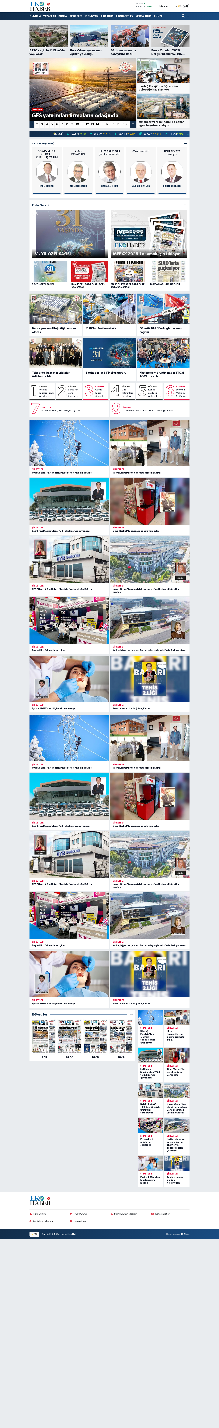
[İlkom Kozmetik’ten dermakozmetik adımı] (150, 443)
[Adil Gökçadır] (78, 171)
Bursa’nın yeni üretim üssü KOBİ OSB (73, 393)
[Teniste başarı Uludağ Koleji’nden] (150, 679)
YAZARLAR (49, 16)
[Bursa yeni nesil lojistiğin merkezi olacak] (55, 309)
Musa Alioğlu (109, 186)
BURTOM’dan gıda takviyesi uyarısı (60, 410)
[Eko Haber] (40, 6)
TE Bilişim (185, 1234)
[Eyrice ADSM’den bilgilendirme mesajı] (69, 679)
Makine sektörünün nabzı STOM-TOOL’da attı (162, 374)
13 (92, 124)
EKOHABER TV (124, 16)
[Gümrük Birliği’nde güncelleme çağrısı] (163, 309)
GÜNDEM (35, 16)
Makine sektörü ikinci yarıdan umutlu (46, 393)
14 (97, 124)
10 (77, 124)
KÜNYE (158, 16)
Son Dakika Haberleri (43, 1221)
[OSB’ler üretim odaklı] (109, 309)
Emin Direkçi (46, 186)
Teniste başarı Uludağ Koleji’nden (131, 708)
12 (87, 124)
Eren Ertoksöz (172, 186)
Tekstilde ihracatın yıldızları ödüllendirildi (51, 374)
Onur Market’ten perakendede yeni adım (136, 531)
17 (112, 124)
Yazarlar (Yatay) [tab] (43, 143)
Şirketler (99, 386)
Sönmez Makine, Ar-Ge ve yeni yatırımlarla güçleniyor (182, 393)
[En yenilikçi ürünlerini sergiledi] (69, 620)
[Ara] (183, 16)
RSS (36, 1234)
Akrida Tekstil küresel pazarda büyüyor (99, 393)
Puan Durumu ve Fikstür (125, 1214)
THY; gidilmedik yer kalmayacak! (109, 152)
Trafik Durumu (80, 1214)
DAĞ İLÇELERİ (141, 150)
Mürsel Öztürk (141, 186)
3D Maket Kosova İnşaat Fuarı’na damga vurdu (147, 410)
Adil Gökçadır (78, 186)
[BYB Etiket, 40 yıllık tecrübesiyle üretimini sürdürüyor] (69, 559)
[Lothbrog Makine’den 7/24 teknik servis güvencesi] (69, 501)
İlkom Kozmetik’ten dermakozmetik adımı (136, 473)
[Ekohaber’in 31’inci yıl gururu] (109, 353)
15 (102, 124)
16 (107, 124)
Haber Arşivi (80, 1221)
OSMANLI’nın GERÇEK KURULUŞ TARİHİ (47, 154)
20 (127, 124)
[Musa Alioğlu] (109, 171)
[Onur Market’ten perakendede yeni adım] (150, 501)
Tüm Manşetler (162, 1214)
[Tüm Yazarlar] (185, 143)
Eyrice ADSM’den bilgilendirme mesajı (53, 708)
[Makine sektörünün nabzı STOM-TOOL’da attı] (163, 353)
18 (117, 124)
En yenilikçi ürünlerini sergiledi (49, 650)
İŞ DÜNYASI (91, 16)
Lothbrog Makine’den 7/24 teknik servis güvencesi (61, 531)
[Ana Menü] (187, 16)
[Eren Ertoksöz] (172, 171)
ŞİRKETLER (76, 16)
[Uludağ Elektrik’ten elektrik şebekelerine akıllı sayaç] (69, 443)
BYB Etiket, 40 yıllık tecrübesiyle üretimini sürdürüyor (62, 589)
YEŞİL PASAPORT (78, 152)
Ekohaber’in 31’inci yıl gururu (106, 372)
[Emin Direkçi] (47, 171)
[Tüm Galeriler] (185, 205)
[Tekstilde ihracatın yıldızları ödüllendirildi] (55, 353)
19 (122, 124)
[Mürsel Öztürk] (141, 171)
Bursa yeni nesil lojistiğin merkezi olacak (55, 330)
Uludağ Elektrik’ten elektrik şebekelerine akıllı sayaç (61, 473)
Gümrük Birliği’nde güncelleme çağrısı (161, 330)
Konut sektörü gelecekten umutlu (154, 393)
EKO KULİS (107, 16)
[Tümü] (131, 1014)
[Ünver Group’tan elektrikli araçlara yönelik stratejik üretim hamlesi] (150, 559)
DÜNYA (62, 16)
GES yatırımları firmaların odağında (127, 393)
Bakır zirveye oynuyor (172, 152)
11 (82, 124)
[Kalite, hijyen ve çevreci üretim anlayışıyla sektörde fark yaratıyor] (150, 620)
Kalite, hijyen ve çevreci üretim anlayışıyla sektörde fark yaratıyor (150, 650)
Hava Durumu (40, 1214)
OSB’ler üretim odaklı (101, 328)
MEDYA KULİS (144, 16)
